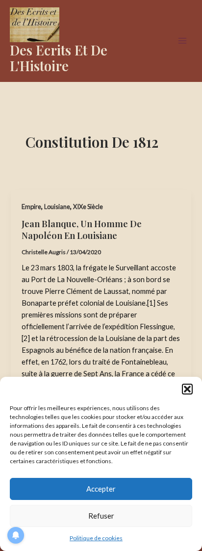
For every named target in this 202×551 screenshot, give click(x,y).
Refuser (101, 515)
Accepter (101, 488)
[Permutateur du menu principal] (182, 41)
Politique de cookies (96, 538)
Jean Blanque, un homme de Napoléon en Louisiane (82, 229)
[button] (187, 389)
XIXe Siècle (88, 206)
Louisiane (57, 206)
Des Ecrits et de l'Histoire (58, 58)
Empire (31, 206)
